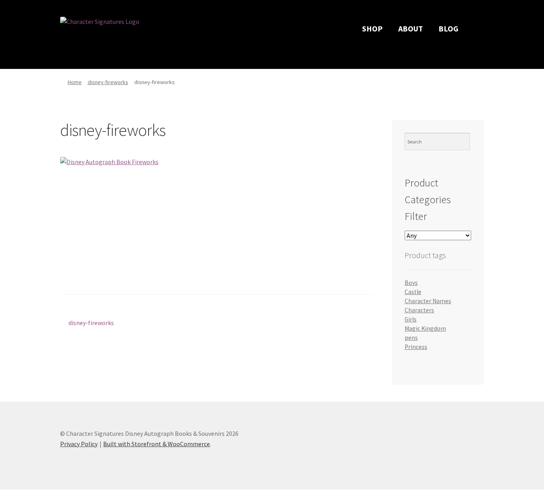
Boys (411, 282)
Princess (416, 347)
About (410, 28)
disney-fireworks (108, 82)
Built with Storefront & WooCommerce (156, 444)
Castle (413, 292)
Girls (411, 319)
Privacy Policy (79, 444)
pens (411, 337)
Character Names (428, 301)
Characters (419, 310)
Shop (372, 28)
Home (75, 82)
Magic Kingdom (425, 328)
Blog (448, 28)
